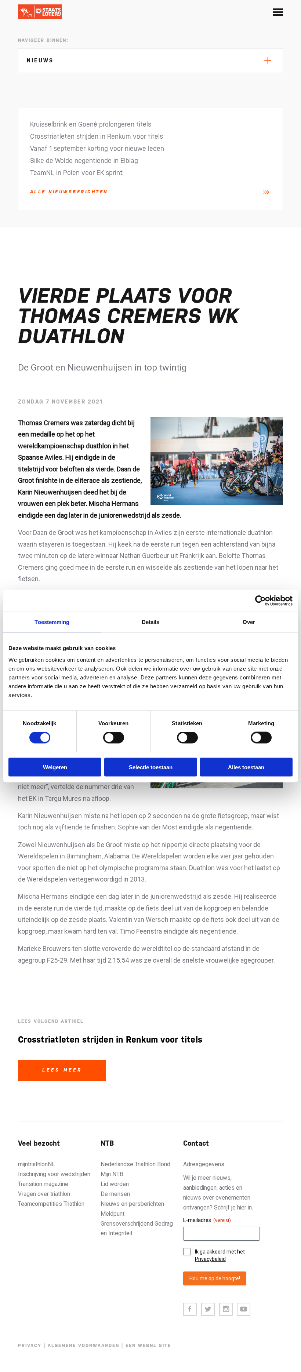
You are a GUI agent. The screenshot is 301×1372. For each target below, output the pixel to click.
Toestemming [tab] (52, 622)
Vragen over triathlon (44, 1193)
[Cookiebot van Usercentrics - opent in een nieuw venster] (260, 600)
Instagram (226, 1309)
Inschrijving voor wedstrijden (54, 1174)
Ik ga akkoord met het (220, 1255)
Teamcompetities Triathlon (51, 1203)
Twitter (208, 1309)
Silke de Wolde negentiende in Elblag (84, 160)
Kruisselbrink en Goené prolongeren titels (90, 124)
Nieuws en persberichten (132, 1203)
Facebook (190, 1309)
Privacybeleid (210, 1259)
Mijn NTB (112, 1174)
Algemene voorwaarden (83, 1345)
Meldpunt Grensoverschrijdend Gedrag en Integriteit (137, 1223)
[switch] (113, 738)
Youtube (243, 1309)
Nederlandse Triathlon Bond (135, 1164)
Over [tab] (249, 622)
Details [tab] (151, 622)
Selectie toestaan (151, 767)
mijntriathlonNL (36, 1164)
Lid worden (115, 1184)
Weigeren (55, 767)
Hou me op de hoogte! (214, 1278)
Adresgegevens (203, 1164)
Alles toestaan (246, 767)
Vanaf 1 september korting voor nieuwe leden (97, 148)
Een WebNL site (148, 1345)
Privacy (29, 1345)
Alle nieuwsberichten (69, 191)
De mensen (115, 1193)
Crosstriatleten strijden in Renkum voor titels (96, 136)
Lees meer (62, 1070)
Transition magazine (43, 1184)
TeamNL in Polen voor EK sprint (76, 172)
